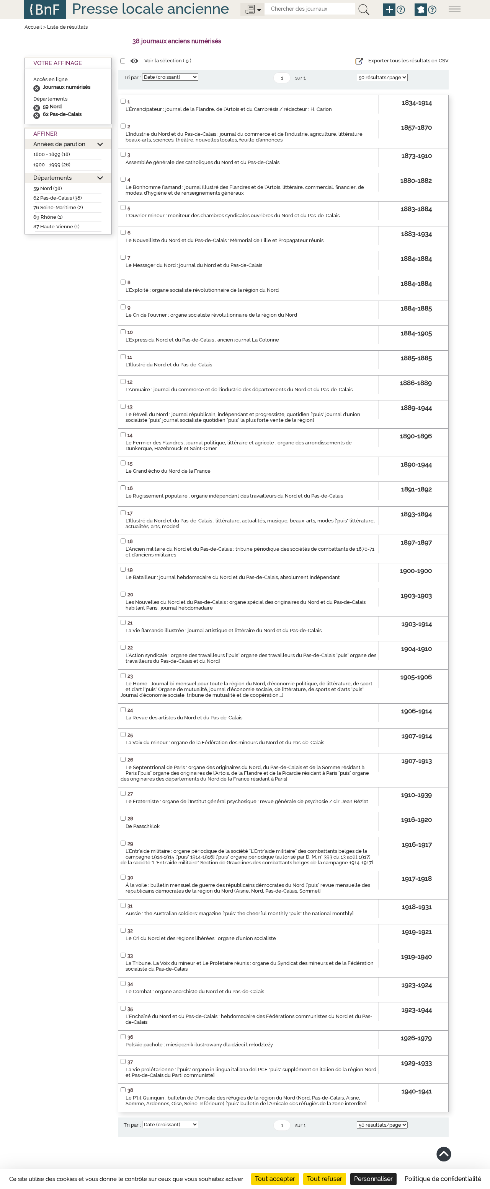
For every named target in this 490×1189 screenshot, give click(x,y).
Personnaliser (373, 1178)
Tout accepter (275, 1178)
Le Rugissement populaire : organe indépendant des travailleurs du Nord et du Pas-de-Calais (234, 496)
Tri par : (132, 77)
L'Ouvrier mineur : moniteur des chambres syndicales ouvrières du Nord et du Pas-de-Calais (233, 215)
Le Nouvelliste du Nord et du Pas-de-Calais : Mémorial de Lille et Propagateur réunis (224, 240)
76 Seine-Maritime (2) (58, 207)
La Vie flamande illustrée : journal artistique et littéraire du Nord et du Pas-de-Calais (224, 630)
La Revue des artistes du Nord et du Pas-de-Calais (184, 718)
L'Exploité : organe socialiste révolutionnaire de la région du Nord (202, 290)
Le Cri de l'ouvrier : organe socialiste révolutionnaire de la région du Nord (211, 315)
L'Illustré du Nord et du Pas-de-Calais (169, 365)
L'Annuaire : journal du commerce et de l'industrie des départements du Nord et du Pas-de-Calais (239, 389)
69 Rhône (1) (48, 217)
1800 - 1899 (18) (51, 154)
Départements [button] (52, 177)
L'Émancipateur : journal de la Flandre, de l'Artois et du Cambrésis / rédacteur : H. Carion (229, 109)
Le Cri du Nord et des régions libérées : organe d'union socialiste (201, 938)
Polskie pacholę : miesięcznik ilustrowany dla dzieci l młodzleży (199, 1044)
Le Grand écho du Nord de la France (168, 471)
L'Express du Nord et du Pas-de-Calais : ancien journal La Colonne (202, 340)
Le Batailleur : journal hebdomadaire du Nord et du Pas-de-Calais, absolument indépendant (233, 577)
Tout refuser (324, 1178)
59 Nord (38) (47, 188)
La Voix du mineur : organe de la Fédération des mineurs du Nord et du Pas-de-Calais (225, 742)
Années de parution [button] (59, 144)
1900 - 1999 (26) (51, 165)
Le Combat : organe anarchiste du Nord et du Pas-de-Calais (195, 991)
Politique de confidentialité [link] (443, 1178)
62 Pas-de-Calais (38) (57, 198)
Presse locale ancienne (150, 8)
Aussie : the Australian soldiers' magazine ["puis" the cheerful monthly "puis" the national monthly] (239, 913)
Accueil (33, 27)
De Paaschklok (143, 826)
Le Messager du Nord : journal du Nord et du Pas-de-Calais (194, 265)
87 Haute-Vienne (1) (56, 226)
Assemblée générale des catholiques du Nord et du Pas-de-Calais (202, 162)
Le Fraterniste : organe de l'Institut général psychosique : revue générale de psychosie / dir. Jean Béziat (247, 801)
